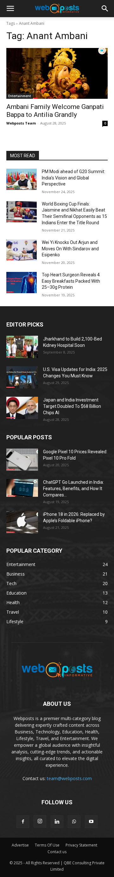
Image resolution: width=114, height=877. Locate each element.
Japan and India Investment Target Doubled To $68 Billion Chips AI (72, 406)
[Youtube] (91, 821)
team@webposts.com (69, 778)
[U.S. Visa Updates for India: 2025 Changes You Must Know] (22, 377)
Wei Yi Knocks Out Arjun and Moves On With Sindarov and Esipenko (70, 248)
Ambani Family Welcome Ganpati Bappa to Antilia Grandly (55, 110)
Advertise (20, 845)
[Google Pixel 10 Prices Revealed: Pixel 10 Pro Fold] (22, 460)
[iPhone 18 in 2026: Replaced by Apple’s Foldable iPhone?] (22, 522)
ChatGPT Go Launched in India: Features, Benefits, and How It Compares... (73, 488)
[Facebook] (22, 821)
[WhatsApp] (74, 821)
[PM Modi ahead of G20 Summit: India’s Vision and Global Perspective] (21, 179)
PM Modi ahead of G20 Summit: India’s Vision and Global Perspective (73, 177)
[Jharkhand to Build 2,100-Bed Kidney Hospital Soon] (22, 347)
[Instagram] (40, 821)
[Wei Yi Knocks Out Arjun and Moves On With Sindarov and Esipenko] (21, 250)
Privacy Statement (81, 845)
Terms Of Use (47, 845)
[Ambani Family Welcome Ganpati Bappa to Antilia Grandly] (57, 73)
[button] (10, 8)
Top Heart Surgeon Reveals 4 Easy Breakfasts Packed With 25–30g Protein (71, 281)
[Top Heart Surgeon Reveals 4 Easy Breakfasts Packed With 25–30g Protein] (21, 282)
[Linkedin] (57, 821)
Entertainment (19, 96)
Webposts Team (21, 123)
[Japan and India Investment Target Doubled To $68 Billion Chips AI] (22, 408)
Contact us (57, 851)
